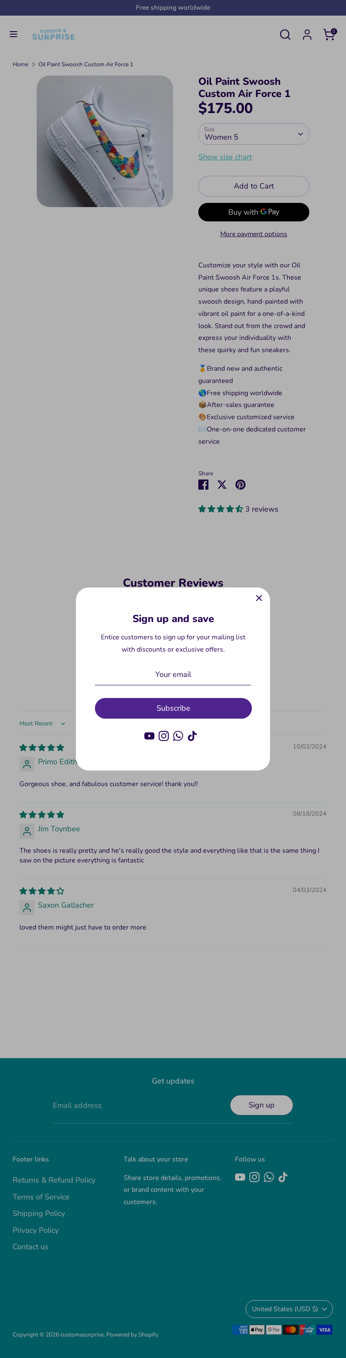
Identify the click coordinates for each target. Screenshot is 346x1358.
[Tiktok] (192, 736)
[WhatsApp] (178, 736)
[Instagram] (164, 736)
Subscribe (173, 708)
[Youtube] (149, 736)
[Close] (259, 598)
